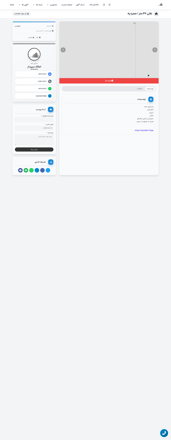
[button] (63, 49)
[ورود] (104, 5)
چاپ (37, 37)
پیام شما (49, 133)
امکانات (139, 89)
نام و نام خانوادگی (47, 116)
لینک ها (39, 5)
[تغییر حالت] (109, 5)
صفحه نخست (66, 5)
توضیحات (150, 89)
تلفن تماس (49, 124)
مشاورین (53, 5)
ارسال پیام (34, 149)
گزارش (30, 37)
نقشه (12, 5)
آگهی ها (25, 5)
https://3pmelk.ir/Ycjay (144, 130)
